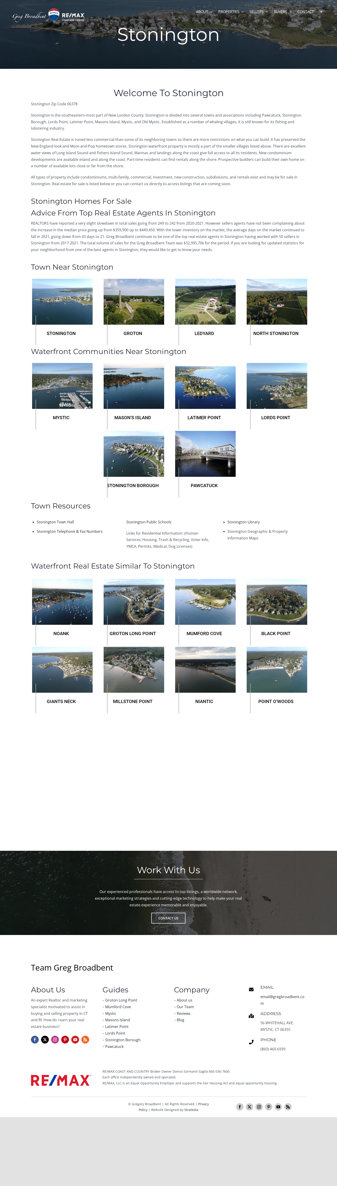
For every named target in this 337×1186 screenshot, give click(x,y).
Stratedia (191, 1110)
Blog (180, 1019)
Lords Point (115, 1033)
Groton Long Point (121, 1000)
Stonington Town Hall (55, 522)
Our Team (185, 1006)
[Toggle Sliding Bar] (321, 11)
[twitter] (45, 1040)
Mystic (110, 1013)
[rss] (85, 1040)
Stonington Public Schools (148, 522)
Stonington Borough (123, 1039)
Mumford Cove (118, 1006)
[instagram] (55, 1040)
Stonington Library (243, 522)
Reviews (184, 1013)
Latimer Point (117, 1026)
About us (184, 1000)
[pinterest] (65, 1040)
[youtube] (75, 1040)
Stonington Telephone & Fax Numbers (70, 531)
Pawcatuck (114, 1046)
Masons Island (117, 1019)
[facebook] (35, 1040)
